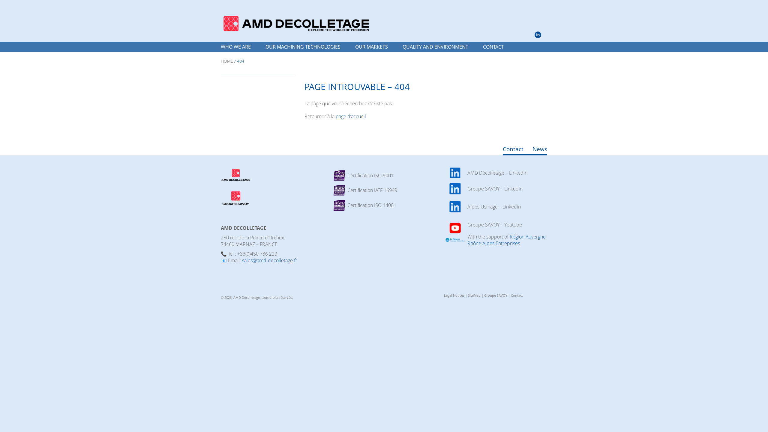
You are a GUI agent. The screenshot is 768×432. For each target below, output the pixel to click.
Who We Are (236, 47)
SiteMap (474, 295)
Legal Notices (454, 295)
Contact (493, 47)
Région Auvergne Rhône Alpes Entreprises (506, 240)
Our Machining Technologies (303, 47)
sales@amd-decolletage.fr (269, 260)
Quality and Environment (435, 47)
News (539, 149)
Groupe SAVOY (495, 295)
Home (227, 61)
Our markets (371, 47)
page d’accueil (351, 116)
